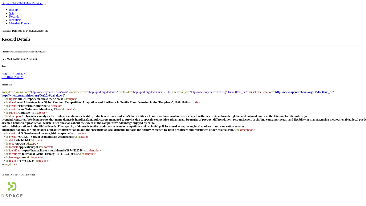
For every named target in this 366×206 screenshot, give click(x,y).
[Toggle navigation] (44, 4)
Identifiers (15, 20)
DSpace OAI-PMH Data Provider (22, 3)
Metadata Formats (20, 23)
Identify (13, 9)
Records (14, 16)
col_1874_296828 (12, 77)
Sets (11, 13)
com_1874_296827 (13, 73)
